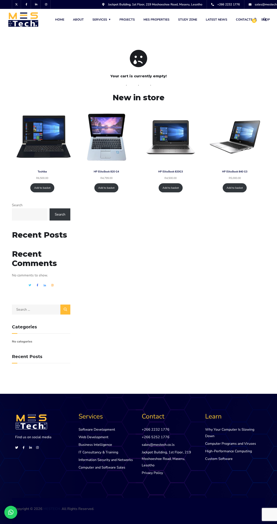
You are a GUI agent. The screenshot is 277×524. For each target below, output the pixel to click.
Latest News (216, 20)
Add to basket (42, 188)
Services (99, 20)
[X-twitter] (16, 4)
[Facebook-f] (26, 4)
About (78, 20)
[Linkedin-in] (36, 4)
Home (59, 20)
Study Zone (187, 20)
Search (17, 205)
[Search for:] (41, 309)
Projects (127, 20)
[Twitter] (16, 447)
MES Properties (156, 20)
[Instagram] (46, 4)
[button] (10, 512)
